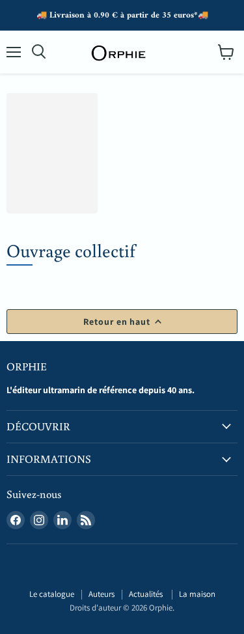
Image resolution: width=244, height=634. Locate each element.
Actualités (147, 594)
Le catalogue (51, 594)
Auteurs (101, 594)
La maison (197, 594)
